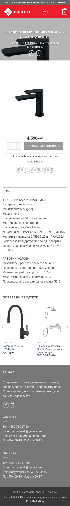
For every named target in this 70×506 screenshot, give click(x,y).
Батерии (29, 43)
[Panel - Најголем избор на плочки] (21, 11)
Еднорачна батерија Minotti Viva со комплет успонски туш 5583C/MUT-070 (50, 351)
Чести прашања (46, 492)
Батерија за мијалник (35, 156)
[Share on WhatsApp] (19, 170)
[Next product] (31, 53)
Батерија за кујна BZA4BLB (13, 348)
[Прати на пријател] (38, 170)
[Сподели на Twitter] (32, 170)
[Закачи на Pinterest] (45, 170)
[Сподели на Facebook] (25, 170)
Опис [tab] (6, 191)
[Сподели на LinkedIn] (51, 170)
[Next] (67, 333)
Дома (14, 43)
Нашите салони (23, 492)
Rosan (39, 161)
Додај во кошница (43, 145)
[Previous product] (38, 53)
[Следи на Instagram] (12, 405)
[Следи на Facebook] (6, 405)
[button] (45, 12)
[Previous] (3, 333)
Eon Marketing (35, 501)
